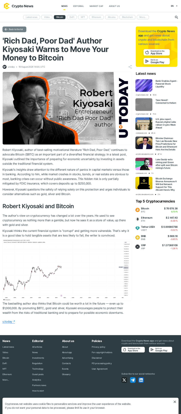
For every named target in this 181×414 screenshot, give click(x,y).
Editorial (78, 6)
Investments (38, 358)
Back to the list (16, 29)
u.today (7, 321)
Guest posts (37, 374)
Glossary (66, 374)
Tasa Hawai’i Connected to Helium (166, 101)
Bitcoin (5, 358)
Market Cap (96, 6)
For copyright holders (102, 352)
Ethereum (96, 17)
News (64, 6)
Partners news (39, 385)
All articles (37, 347)
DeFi (72, 17)
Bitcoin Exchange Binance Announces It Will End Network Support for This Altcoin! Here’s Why (166, 184)
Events (65, 368)
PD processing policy (102, 363)
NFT (83, 17)
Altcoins (111, 17)
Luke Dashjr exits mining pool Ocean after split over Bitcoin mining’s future (166, 163)
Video (47, 17)
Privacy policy (98, 347)
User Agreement (99, 368)
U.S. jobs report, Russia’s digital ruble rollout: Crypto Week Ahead (166, 123)
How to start (38, 390)
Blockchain (127, 17)
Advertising (67, 358)
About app (67, 352)
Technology (37, 368)
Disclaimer (97, 358)
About (65, 347)
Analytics (36, 379)
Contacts (66, 363)
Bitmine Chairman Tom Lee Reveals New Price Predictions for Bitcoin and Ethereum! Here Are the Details (166, 144)
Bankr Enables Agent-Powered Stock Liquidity (166, 84)
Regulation (37, 363)
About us (114, 6)
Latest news (31, 17)
